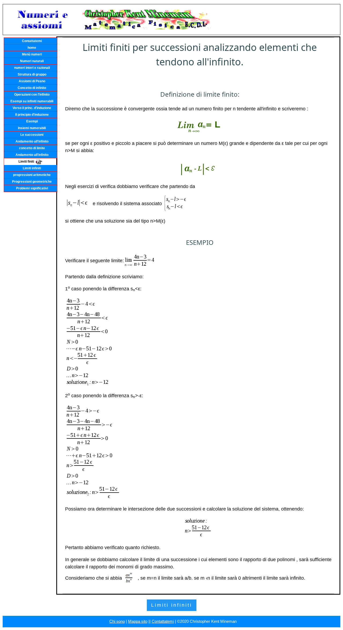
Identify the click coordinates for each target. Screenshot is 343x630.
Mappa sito (137, 621)
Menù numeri (32, 54)
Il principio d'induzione (32, 115)
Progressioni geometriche (32, 181)
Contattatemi (32, 41)
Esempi (32, 121)
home (32, 48)
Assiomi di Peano (32, 81)
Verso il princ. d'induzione (32, 108)
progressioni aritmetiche (32, 175)
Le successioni (31, 135)
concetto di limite (32, 148)
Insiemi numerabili (32, 128)
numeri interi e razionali (32, 68)
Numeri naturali (32, 61)
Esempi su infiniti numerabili (31, 101)
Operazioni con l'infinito (32, 94)
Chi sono (117, 621)
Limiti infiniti (32, 168)
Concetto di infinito (32, 88)
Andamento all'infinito (32, 141)
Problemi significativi (32, 188)
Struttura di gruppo (32, 74)
